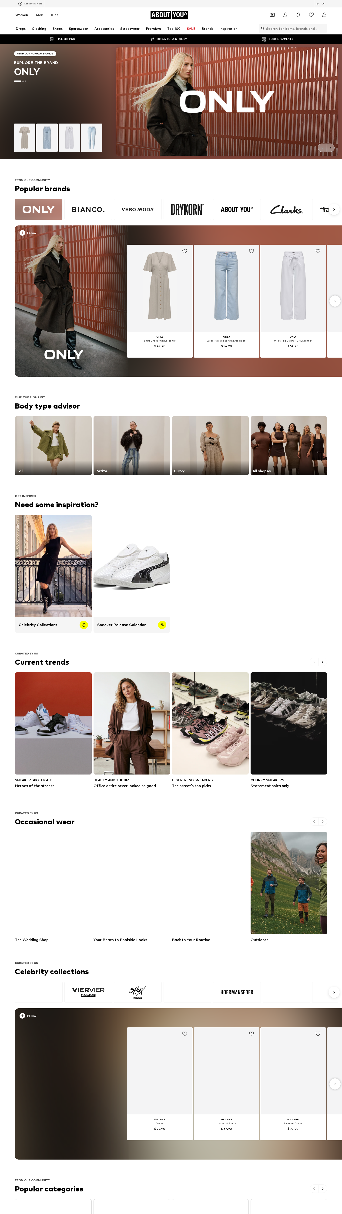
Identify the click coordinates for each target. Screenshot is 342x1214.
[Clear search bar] (323, 28)
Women (21, 15)
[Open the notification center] (298, 15)
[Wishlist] (311, 15)
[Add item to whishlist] (185, 251)
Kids (54, 15)
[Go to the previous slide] (322, 148)
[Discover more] (64, 301)
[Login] (285, 15)
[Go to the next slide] (330, 148)
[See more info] (67, 234)
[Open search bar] (261, 28)
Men (39, 15)
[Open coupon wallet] (272, 15)
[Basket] (324, 15)
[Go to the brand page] (171, 101)
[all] (176, 209)
